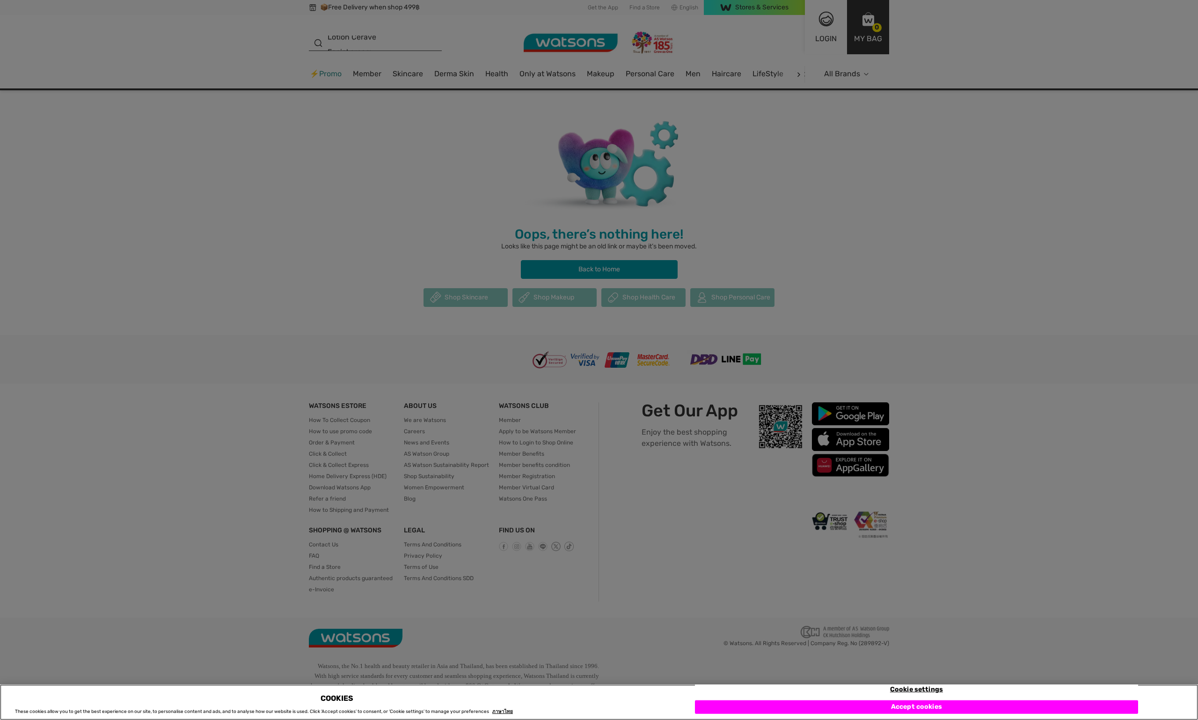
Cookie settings (916, 689)
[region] (599, 702)
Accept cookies (916, 707)
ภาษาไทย (502, 711)
